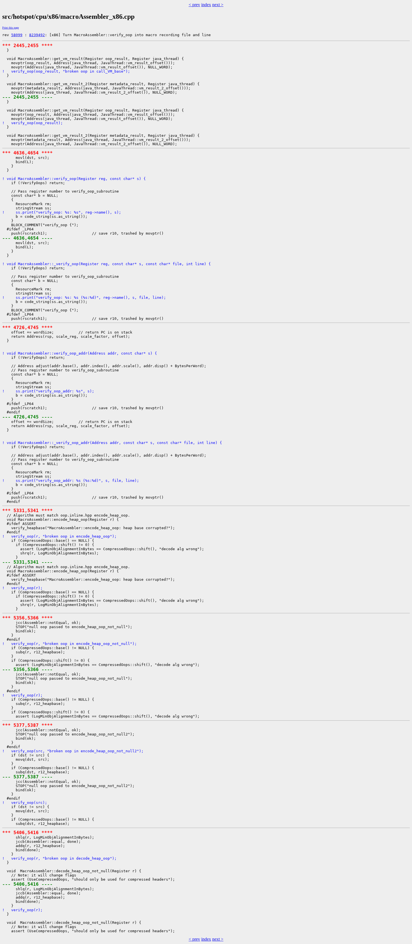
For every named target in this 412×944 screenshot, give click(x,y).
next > (217, 4)
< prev (194, 4)
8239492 (37, 35)
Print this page (10, 27)
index (206, 4)
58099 (16, 35)
